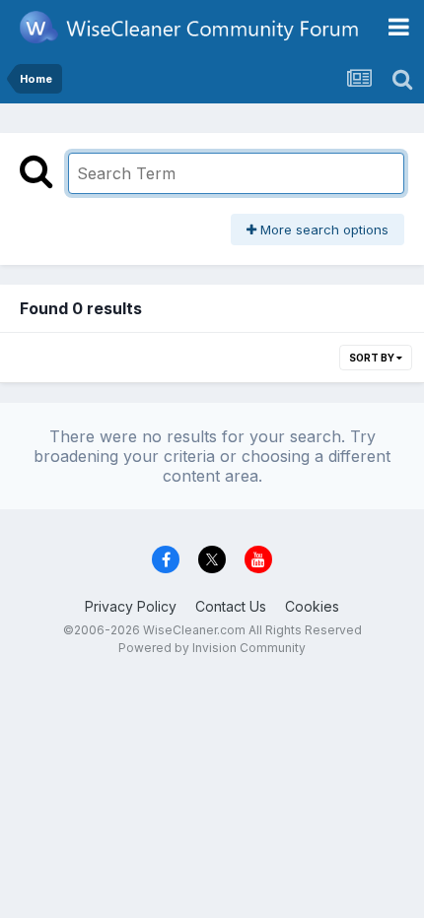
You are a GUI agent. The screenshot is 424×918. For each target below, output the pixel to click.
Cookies (312, 606)
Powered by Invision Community (212, 647)
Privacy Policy (131, 606)
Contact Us (230, 606)
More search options (322, 229)
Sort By (372, 357)
